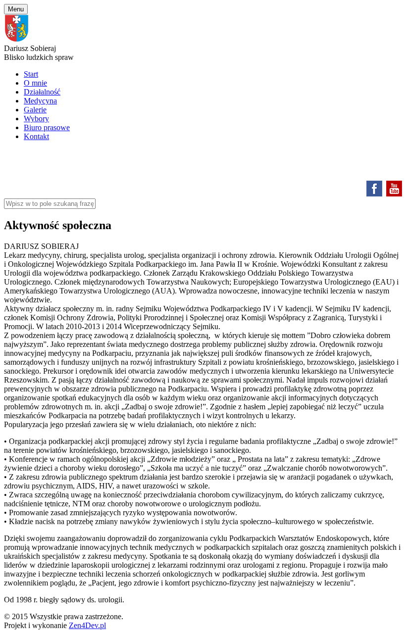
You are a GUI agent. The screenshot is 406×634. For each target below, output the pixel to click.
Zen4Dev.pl (87, 625)
